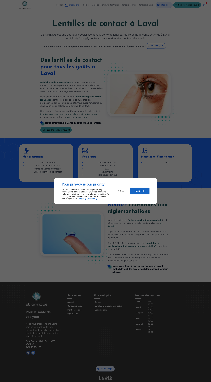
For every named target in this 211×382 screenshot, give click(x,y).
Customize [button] (121, 191)
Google (81, 199)
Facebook (91, 199)
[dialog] (105, 191)
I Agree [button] (140, 191)
